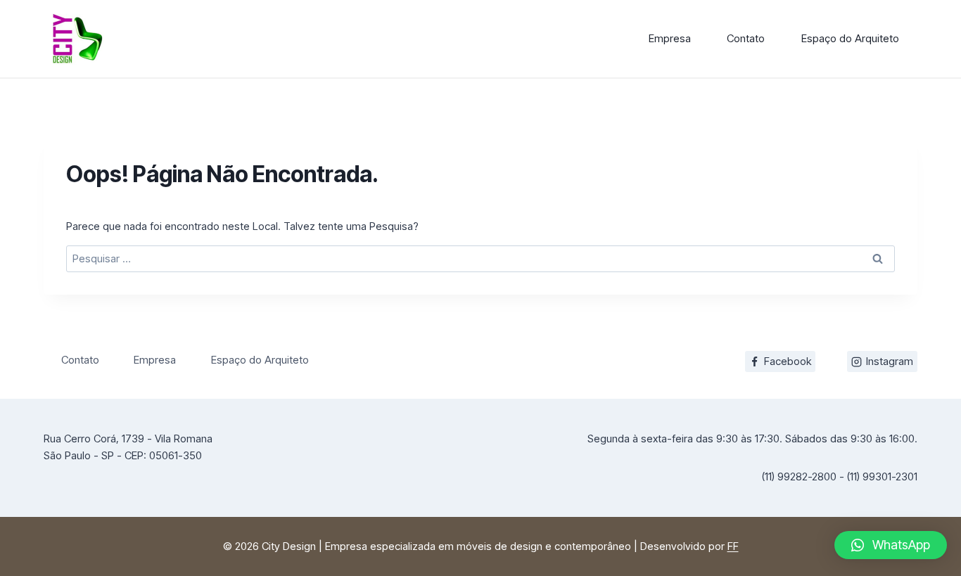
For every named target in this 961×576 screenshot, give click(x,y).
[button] (890, 545)
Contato (746, 38)
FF (733, 546)
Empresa (670, 38)
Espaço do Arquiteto (850, 38)
